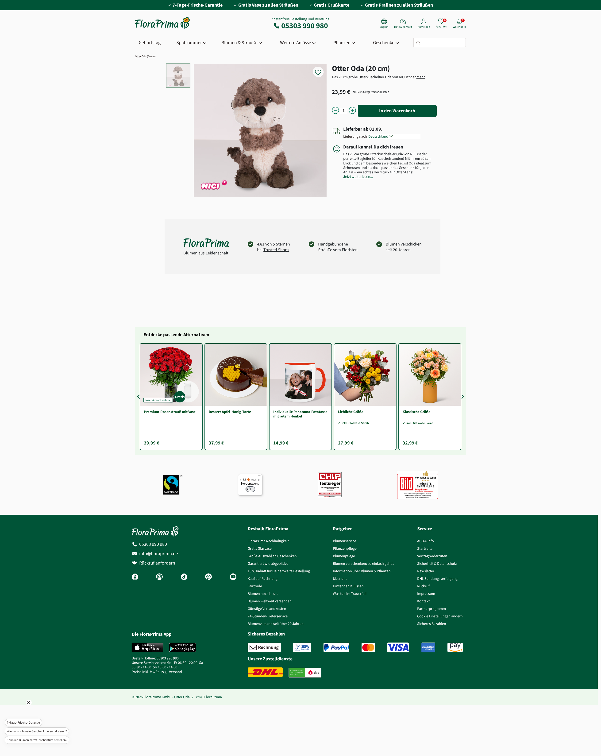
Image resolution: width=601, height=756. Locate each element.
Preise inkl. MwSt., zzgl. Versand (157, 671)
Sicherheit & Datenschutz (437, 563)
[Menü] (259, 477)
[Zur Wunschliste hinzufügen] (321, 69)
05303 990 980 (304, 25)
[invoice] (264, 647)
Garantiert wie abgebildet (268, 563)
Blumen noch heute (263, 593)
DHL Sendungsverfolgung (437, 578)
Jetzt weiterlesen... (358, 176)
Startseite (424, 548)
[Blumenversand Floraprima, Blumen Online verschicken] (162, 28)
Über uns (340, 578)
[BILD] (417, 485)
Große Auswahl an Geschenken (272, 555)
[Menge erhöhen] (352, 111)
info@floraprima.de (158, 553)
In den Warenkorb (397, 111)
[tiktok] (184, 577)
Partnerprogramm (431, 608)
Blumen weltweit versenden (270, 601)
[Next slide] (462, 396)
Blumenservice (344, 540)
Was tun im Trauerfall (349, 593)
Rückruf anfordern (157, 563)
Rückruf (423, 586)
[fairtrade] (172, 485)
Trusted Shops (276, 250)
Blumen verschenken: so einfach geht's (363, 563)
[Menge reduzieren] (335, 111)
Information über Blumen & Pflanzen (362, 571)
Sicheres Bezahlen (431, 623)
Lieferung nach (355, 136)
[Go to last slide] (139, 396)
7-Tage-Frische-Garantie (23, 722)
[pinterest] (208, 577)
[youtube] (233, 577)
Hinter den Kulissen (348, 586)
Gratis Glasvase (260, 548)
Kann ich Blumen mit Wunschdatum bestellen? (37, 740)
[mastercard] (368, 647)
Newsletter (425, 571)
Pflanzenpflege (345, 548)
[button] (22, 709)
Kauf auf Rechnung (262, 578)
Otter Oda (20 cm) (145, 56)
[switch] (250, 489)
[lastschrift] (302, 647)
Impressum (426, 593)
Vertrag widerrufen (432, 555)
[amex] (428, 647)
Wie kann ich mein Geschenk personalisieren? (37, 731)
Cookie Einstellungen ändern (440, 616)
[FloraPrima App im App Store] (147, 647)
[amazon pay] (455, 647)
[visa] (398, 647)
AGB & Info (425, 540)
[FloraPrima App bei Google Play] (182, 647)
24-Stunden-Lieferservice (268, 616)
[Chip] (330, 484)
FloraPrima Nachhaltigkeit (268, 540)
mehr (420, 76)
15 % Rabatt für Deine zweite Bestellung (279, 571)
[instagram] (159, 577)
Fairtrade (255, 586)
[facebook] (135, 577)
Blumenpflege (344, 555)
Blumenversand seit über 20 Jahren (276, 623)
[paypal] (336, 647)
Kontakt (423, 601)
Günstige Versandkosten (267, 608)
